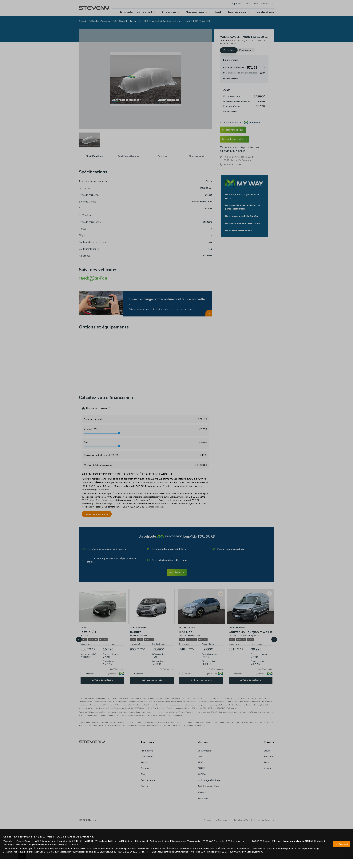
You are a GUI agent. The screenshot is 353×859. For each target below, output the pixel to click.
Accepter (343, 844)
